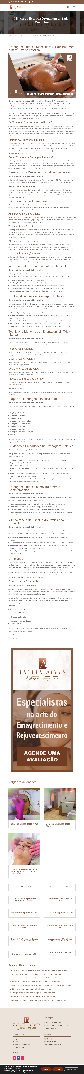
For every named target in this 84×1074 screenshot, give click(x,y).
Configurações (71, 1069)
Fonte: (10, 639)
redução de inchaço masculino (44, 993)
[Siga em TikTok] (14, 1058)
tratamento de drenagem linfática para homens (26, 1000)
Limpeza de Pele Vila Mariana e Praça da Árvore (60, 926)
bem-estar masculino (17, 970)
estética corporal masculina (63, 985)
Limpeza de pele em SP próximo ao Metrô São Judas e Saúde (60, 939)
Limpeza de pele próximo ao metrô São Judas (24, 913)
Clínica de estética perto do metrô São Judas (60, 899)
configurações (25, 1072)
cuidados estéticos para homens (52, 974)
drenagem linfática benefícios (48, 978)
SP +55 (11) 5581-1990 (18, 612)
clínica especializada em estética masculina (25, 974)
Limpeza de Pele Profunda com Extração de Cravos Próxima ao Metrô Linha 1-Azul (24, 940)
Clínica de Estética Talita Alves (58, 825)
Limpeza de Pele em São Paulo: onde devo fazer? (24, 926)
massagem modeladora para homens (38, 989)
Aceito (46, 1069)
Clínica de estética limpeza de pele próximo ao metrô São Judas (23, 871)
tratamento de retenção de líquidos (56, 1000)
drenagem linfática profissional (42, 985)
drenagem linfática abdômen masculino (23, 978)
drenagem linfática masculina (20, 982)
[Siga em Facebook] (18, 1058)
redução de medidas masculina (21, 996)
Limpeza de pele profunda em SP (60, 952)
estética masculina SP (17, 989)
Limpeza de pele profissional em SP (24, 954)
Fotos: (10, 635)
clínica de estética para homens (36, 970)
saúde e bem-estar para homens (44, 996)
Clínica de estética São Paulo (58, 970)
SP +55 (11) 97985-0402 (18, 609)
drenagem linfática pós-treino (20, 985)
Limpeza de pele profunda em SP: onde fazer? (60, 913)
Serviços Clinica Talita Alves (24, 824)
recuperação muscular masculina (21, 993)
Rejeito (57, 1069)
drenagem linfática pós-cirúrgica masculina (46, 982)
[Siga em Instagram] (22, 1058)
